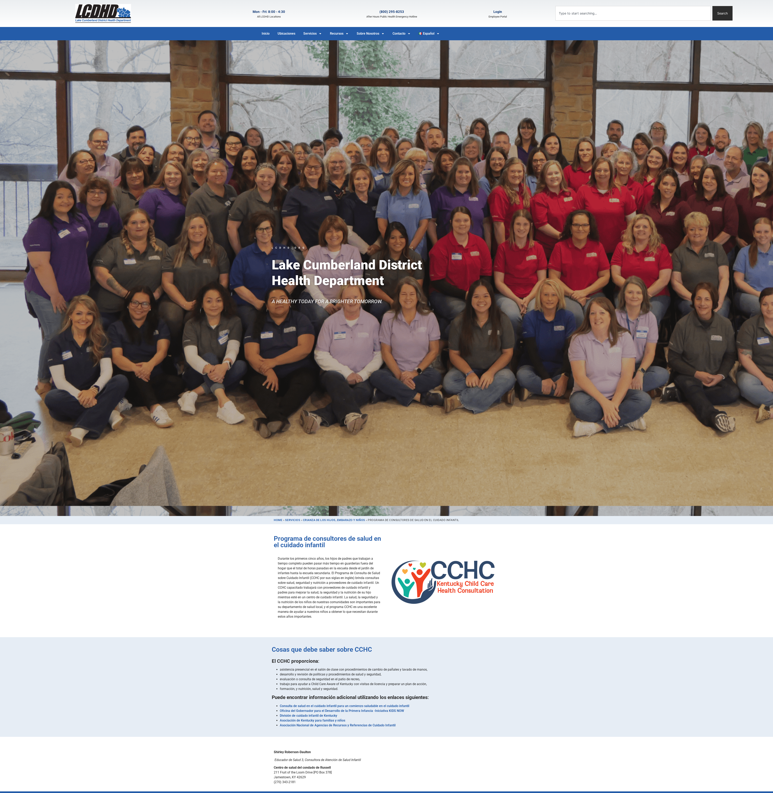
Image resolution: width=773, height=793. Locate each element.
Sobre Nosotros (368, 33)
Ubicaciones (286, 33)
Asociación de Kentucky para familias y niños (312, 720)
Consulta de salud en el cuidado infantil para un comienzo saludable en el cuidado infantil (344, 706)
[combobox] (633, 13)
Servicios (310, 33)
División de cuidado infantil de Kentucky (308, 716)
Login (497, 12)
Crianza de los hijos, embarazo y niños (334, 520)
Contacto (399, 33)
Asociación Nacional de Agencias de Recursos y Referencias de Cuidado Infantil (338, 725)
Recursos (336, 33)
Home (278, 520)
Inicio (266, 33)
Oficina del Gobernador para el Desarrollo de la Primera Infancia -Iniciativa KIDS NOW (342, 711)
